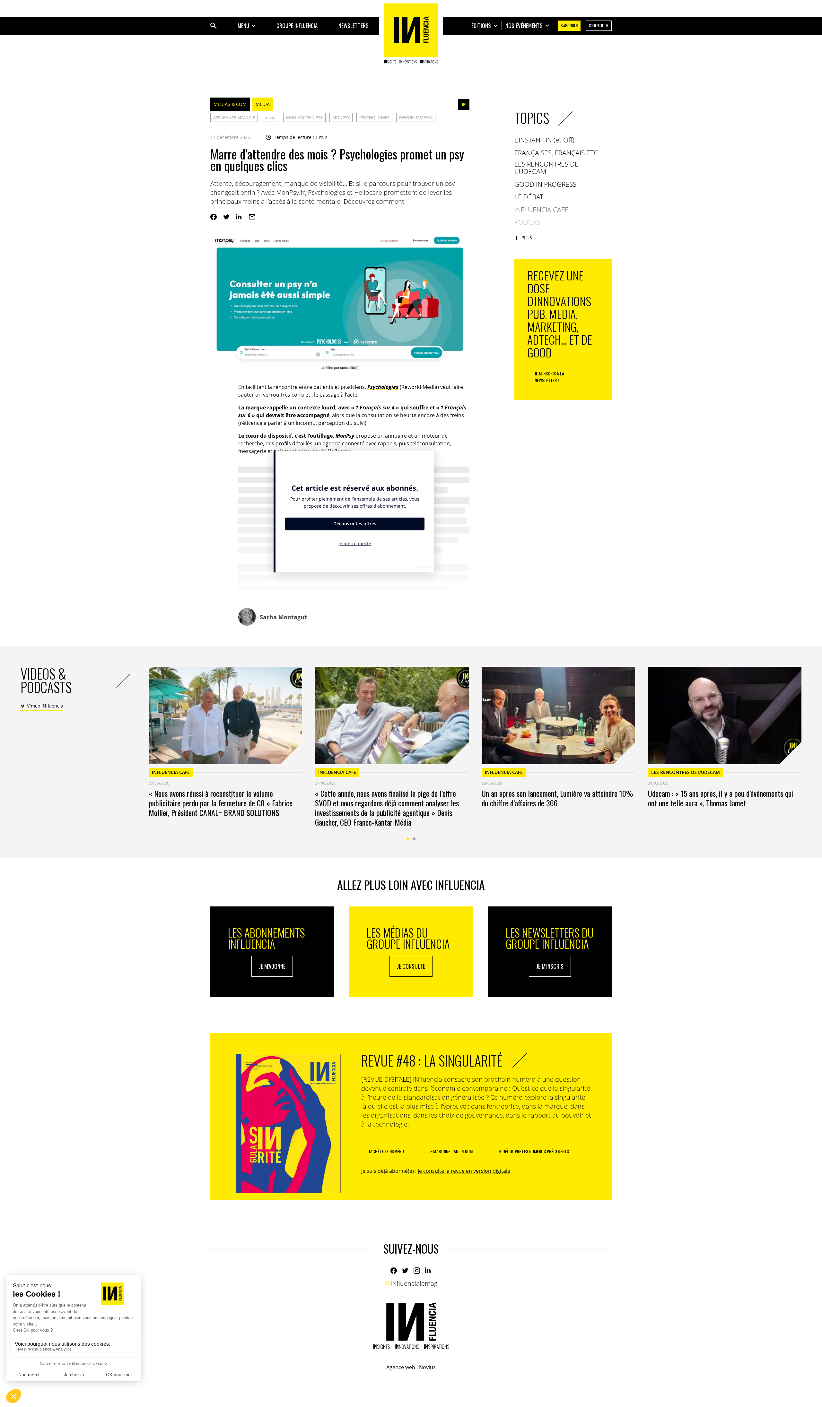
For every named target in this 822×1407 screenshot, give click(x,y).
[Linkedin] (239, 217)
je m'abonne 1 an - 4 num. (451, 1151)
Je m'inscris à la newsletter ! (549, 376)
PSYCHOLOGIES (374, 117)
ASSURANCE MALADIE (234, 117)
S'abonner (569, 25)
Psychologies (382, 386)
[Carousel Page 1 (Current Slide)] (408, 838)
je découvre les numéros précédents (533, 1151)
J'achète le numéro (386, 1151)
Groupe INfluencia (297, 25)
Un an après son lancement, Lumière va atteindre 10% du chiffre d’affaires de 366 (557, 798)
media (270, 117)
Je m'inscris (550, 966)
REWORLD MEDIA (416, 117)
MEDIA (263, 104)
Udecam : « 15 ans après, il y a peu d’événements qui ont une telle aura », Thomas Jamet (720, 798)
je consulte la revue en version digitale (464, 1170)
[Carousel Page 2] (414, 838)
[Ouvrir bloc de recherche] (213, 25)
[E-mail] (252, 217)
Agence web (400, 1367)
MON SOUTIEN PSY (304, 117)
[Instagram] (417, 1270)
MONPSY (341, 117)
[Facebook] (213, 217)
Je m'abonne (272, 966)
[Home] (411, 33)
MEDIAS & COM (230, 104)
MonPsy (345, 435)
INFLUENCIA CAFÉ (171, 772)
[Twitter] (226, 217)
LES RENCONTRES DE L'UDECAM (685, 772)
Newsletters (353, 25)
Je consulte (411, 966)
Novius (427, 1367)
